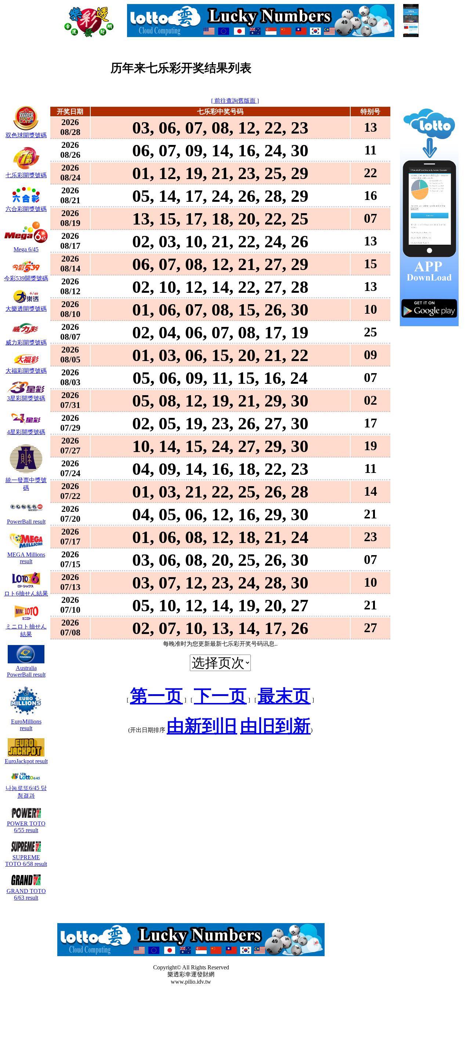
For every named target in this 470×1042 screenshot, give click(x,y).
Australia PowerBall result (26, 671)
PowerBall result (26, 521)
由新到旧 (202, 726)
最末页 (284, 696)
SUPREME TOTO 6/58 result (26, 860)
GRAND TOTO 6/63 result (26, 894)
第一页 (156, 696)
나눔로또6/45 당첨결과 (26, 792)
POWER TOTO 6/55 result (26, 826)
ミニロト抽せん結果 (26, 630)
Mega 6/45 (26, 249)
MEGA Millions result (26, 557)
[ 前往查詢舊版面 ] (235, 101)
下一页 (220, 696)
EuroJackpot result (26, 761)
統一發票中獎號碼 (26, 484)
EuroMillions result (26, 724)
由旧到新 (275, 726)
